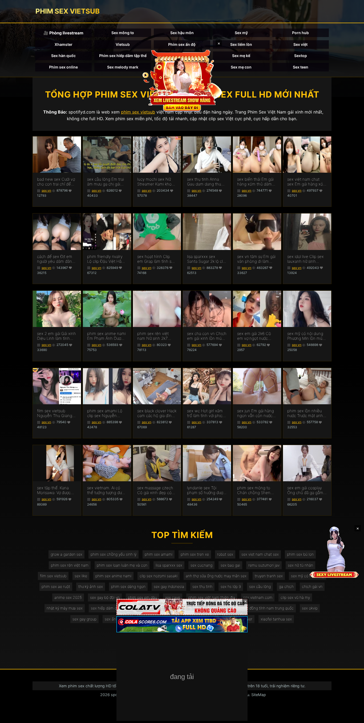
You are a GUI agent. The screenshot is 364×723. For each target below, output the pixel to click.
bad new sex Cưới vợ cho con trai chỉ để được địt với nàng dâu (56, 182)
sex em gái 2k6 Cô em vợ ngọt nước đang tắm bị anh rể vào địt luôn (254, 336)
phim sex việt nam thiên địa (211, 597)
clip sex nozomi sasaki (158, 575)
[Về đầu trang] (352, 716)
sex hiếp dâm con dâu (109, 608)
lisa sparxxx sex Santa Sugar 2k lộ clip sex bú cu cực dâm (206, 259)
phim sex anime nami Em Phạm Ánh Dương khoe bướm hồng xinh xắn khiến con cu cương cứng (106, 336)
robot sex (225, 554)
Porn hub (300, 32)
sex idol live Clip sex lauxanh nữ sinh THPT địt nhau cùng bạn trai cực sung (305, 259)
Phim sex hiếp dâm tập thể (123, 55)
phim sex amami (158, 554)
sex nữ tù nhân (300, 565)
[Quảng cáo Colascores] (182, 624)
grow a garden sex (66, 554)
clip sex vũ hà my (295, 597)
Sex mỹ (241, 32)
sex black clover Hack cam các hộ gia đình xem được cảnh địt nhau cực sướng (156, 413)
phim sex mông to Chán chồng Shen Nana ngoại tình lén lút (255, 490)
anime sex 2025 (68, 597)
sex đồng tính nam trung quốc (268, 608)
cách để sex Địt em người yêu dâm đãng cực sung (55, 259)
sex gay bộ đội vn (105, 597)
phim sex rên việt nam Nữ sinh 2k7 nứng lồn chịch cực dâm (154, 336)
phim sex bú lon (300, 554)
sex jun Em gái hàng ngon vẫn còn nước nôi (255, 413)
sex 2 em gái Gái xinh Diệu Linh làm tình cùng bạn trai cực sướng (56, 336)
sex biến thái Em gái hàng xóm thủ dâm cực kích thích (255, 182)
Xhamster (63, 44)
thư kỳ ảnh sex (90, 586)
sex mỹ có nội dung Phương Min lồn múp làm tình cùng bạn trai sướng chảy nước (307, 336)
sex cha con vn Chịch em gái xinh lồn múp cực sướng (207, 336)
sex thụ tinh (202, 586)
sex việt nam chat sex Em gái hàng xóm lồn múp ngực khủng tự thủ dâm (306, 182)
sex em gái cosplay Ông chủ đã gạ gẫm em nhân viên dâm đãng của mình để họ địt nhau (306, 490)
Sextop (300, 55)
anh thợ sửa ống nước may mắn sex (216, 575)
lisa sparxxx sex (169, 565)
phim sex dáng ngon (128, 586)
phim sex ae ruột (56, 586)
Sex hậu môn (182, 32)
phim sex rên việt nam (69, 565)
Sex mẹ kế (241, 55)
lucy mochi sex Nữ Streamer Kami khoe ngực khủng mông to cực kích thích (156, 182)
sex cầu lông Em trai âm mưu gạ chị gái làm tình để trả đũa (105, 182)
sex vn (46, 190)
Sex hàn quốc (63, 55)
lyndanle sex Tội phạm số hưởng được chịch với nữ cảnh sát (206, 490)
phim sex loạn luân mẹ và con (122, 565)
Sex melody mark (122, 67)
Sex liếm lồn (241, 44)
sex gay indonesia (169, 586)
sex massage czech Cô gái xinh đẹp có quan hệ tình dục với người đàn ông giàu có (156, 490)
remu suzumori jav (264, 565)
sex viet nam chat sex (260, 554)
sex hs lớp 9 (231, 586)
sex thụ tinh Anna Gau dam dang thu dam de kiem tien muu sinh (204, 182)
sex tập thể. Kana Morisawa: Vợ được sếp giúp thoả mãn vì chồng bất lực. (56, 490)
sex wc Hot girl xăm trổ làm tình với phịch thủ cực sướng (206, 413)
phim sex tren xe (195, 554)
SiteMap (258, 694)
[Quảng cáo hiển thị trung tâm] (182, 80)
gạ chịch (286, 586)
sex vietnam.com (257, 597)
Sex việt (300, 44)
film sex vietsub (53, 575)
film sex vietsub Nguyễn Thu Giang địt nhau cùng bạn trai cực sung (54, 413)
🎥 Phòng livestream (63, 32)
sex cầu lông (260, 586)
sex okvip (310, 608)
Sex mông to (122, 32)
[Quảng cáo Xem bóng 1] (182, 607)
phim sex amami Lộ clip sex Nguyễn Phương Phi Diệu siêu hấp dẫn (106, 413)
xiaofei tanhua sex (276, 619)
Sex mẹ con (241, 67)
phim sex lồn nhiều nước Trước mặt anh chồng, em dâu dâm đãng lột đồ (305, 413)
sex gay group (84, 619)
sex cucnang (201, 565)
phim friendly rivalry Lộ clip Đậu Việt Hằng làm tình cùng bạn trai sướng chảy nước (107, 259)
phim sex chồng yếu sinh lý (113, 554)
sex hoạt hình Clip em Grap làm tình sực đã (156, 259)
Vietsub (123, 44)
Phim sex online (63, 67)
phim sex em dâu (142, 597)
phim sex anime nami (113, 575)
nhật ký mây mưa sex (65, 608)
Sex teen (300, 67)
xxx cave (172, 597)
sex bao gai (230, 565)
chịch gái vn (312, 586)
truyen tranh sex (269, 575)
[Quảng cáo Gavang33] (182, 677)
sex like (81, 575)
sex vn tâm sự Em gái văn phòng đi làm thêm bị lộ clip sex (256, 259)
